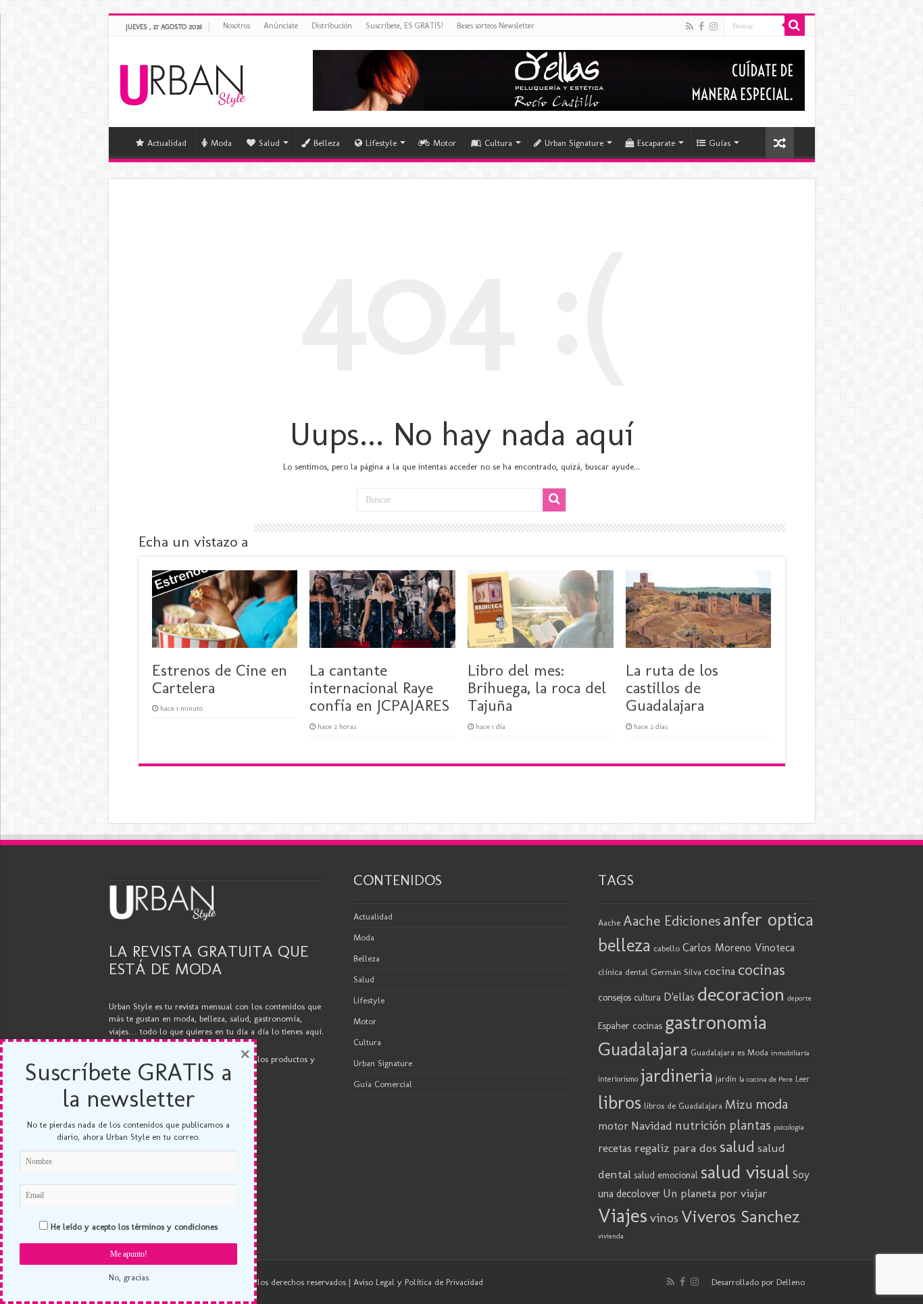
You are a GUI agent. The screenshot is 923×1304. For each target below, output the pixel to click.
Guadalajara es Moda (729, 1052)
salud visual (745, 1172)
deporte (799, 998)
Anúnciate (281, 25)
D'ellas (679, 996)
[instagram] (713, 26)
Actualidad (166, 143)
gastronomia (716, 1022)
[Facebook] (701, 26)
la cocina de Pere (766, 1079)
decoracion (740, 993)
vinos (664, 1218)
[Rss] (689, 26)
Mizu (739, 1104)
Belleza (327, 143)
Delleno (790, 1282)
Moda (221, 143)
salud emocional (666, 1175)
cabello (666, 948)
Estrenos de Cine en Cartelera (219, 678)
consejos (614, 997)
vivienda (611, 1236)
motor (613, 1125)
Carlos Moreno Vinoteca (738, 947)
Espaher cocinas (630, 1026)
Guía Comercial (382, 1084)
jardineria (677, 1075)
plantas (750, 1125)
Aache (609, 923)
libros (619, 1102)
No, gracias (129, 1277)
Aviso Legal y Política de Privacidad (418, 1282)
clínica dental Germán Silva (649, 972)
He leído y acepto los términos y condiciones (134, 1227)
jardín (726, 1079)
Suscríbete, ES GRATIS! (404, 25)
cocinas (761, 969)
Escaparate (656, 143)
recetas (615, 1148)
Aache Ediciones (671, 920)
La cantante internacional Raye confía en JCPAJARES (379, 688)
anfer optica (768, 919)
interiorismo (618, 1079)
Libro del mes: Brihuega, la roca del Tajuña (537, 688)
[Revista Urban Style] (183, 82)
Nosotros (236, 25)
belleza (624, 945)
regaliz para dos (675, 1147)
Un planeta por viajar (715, 1193)
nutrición (700, 1125)
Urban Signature (574, 143)
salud (737, 1146)
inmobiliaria (790, 1052)
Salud (269, 143)
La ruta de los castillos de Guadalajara (672, 688)
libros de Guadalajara (683, 1106)
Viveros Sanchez (740, 1216)
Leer (802, 1079)
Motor (444, 143)
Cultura (498, 143)
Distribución (331, 25)
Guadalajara (643, 1049)
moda (771, 1104)
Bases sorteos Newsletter (495, 25)
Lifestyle (381, 143)
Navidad (651, 1125)
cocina (719, 971)
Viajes (622, 1215)
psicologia (789, 1127)
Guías (719, 143)
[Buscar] (794, 26)
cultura (647, 997)
